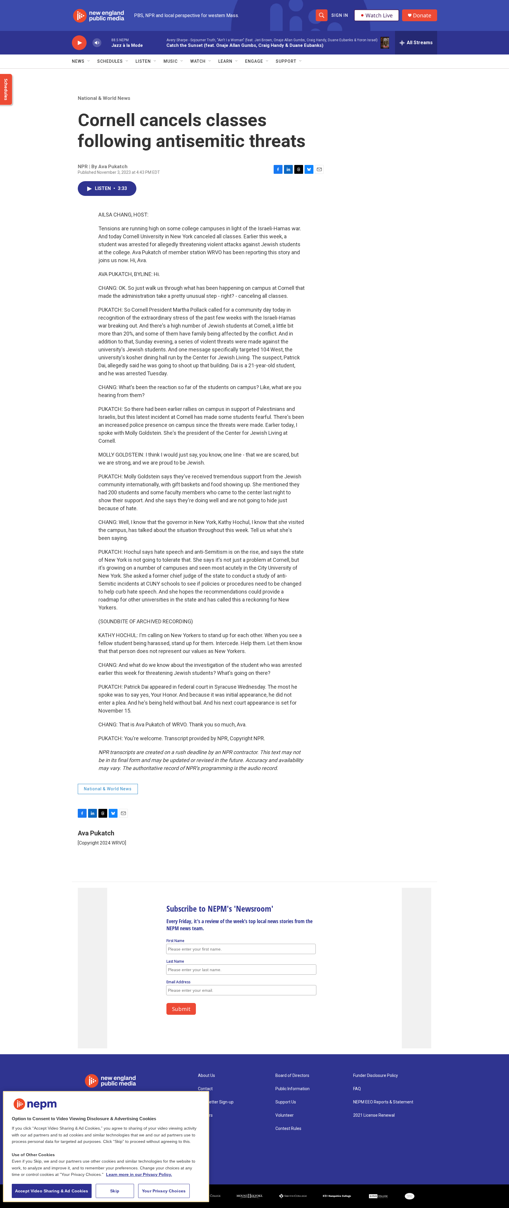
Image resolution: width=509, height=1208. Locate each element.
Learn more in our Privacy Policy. (139, 1174)
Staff (203, 1128)
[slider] (106, 42)
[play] (79, 42)
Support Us (285, 1102)
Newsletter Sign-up (216, 1102)
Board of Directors (292, 1075)
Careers (205, 1115)
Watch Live (379, 15)
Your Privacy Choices (164, 1191)
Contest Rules (288, 1128)
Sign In (339, 15)
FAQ (357, 1089)
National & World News (104, 98)
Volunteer (284, 1115)
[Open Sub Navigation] (89, 61)
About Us (206, 1075)
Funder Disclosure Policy (375, 1075)
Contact (205, 1089)
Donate (422, 15)
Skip (114, 1191)
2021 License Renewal (374, 1115)
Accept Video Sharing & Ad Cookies (51, 1191)
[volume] (97, 42)
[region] (106, 1146)
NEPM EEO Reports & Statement (383, 1102)
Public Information (292, 1089)
